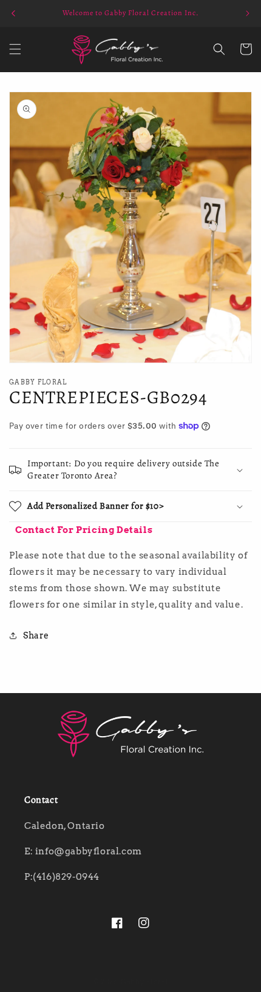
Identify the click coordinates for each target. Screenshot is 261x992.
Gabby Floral (144, 981)
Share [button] (36, 635)
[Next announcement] (247, 13)
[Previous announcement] (13, 13)
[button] (15, 49)
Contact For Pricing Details (83, 529)
